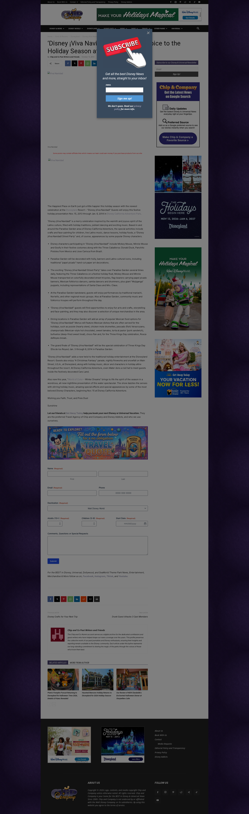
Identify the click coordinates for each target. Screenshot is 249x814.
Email (108, 85)
